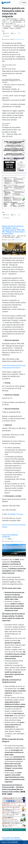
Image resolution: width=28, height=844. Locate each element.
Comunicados (16, 239)
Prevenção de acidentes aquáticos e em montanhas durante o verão (12, 840)
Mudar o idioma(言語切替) (10, 842)
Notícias (14, 39)
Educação (21, 239)
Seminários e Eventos (20, 39)
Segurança (21, 541)
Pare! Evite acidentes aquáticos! (10, 536)
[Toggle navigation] (25, 842)
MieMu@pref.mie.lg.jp (15, 514)
